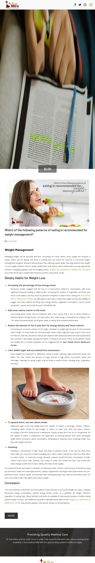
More (11, 515)
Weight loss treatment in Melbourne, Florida (69, 269)
